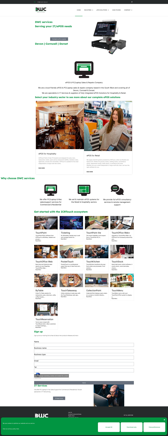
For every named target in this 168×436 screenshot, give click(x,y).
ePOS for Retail (93, 155)
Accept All (109, 427)
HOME (79, 10)
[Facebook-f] (132, 2)
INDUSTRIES (87, 10)
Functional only (131, 427)
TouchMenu (117, 290)
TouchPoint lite (93, 233)
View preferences (154, 427)
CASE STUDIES (116, 10)
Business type (40, 354)
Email (36, 361)
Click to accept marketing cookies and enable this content (51, 376)
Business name (40, 348)
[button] (164, 420)
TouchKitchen (93, 261)
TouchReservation (44, 319)
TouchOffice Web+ (121, 233)
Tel (35, 367)
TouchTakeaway (69, 290)
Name (36, 342)
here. (17, 429)
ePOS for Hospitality (47, 154)
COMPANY (127, 10)
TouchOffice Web (44, 261)
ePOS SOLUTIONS (102, 10)
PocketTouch (67, 261)
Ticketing (65, 233)
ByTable (39, 290)
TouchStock (117, 261)
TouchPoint (41, 233)
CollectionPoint (93, 290)
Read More (41, 168)
